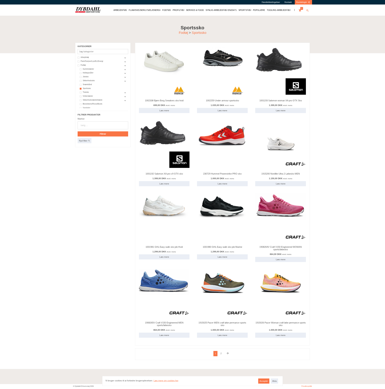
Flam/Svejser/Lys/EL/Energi (92, 61)
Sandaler (86, 108)
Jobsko (86, 77)
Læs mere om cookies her (166, 380)
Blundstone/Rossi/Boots (92, 104)
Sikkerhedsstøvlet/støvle (92, 100)
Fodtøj (183, 32)
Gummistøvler (88, 69)
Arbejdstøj (85, 57)
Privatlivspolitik (306, 386)
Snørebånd (87, 85)
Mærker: (81, 119)
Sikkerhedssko (89, 81)
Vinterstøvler (88, 96)
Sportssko (199, 32)
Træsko (86, 92)
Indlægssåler (88, 73)
